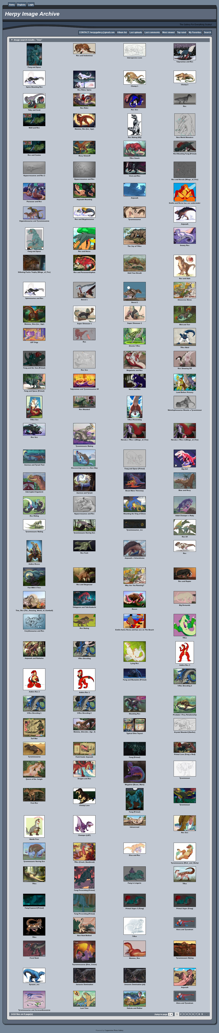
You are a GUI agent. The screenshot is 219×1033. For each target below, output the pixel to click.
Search (207, 32)
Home (12, 4)
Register (21, 4)
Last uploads (136, 32)
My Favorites (195, 32)
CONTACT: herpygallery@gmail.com (97, 32)
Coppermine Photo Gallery (114, 1030)
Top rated (181, 32)
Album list (122, 32)
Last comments (152, 32)
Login (31, 4)
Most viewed (168, 32)
